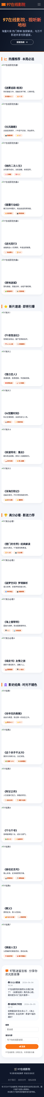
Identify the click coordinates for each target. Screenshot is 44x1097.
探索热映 (21, 42)
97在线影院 (16, 4)
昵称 (7, 1025)
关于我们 (12, 1080)
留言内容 (9, 1035)
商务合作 (22, 1080)
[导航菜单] (39, 4)
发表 (23, 1046)
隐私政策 (32, 1080)
